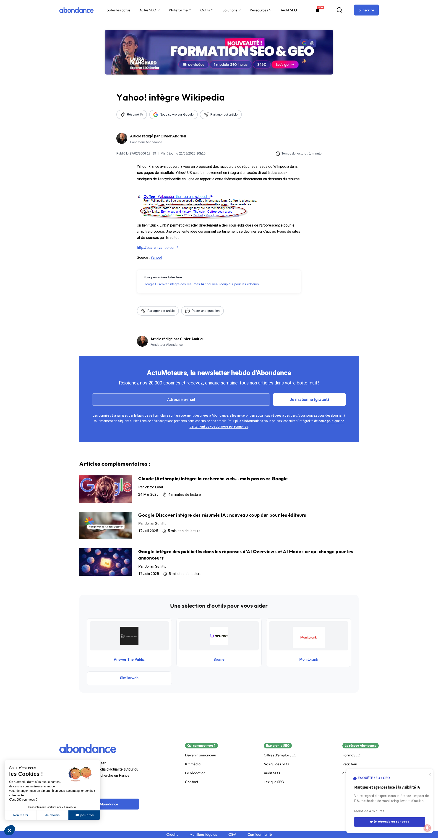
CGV (232, 834)
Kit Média (193, 764)
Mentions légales (203, 834)
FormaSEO (351, 755)
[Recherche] (339, 10)
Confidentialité (260, 834)
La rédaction (195, 773)
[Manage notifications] (427, 828)
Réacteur (349, 764)
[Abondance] (76, 10)
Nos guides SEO (276, 764)
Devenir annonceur (200, 755)
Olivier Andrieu (173, 136)
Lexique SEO (274, 782)
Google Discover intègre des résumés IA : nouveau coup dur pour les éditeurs (201, 284)
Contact (191, 782)
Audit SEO (289, 10)
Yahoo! (156, 257)
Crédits (172, 834)
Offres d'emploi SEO (280, 755)
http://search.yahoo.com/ (157, 247)
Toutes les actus (117, 10)
